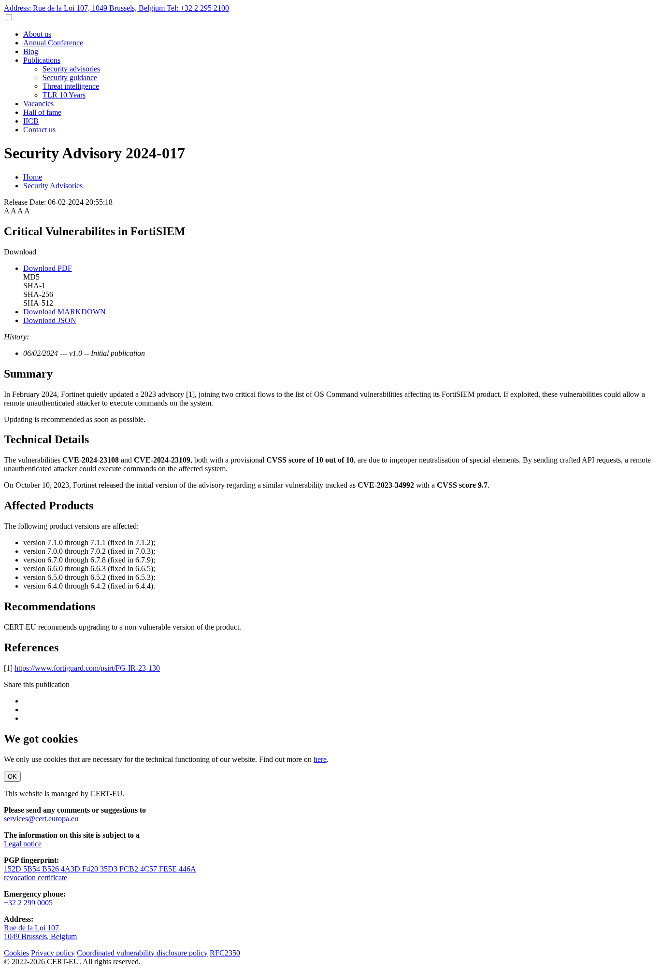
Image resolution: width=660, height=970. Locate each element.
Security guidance (70, 77)
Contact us (39, 130)
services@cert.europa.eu (41, 819)
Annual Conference (53, 43)
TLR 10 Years (64, 95)
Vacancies (38, 103)
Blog (30, 51)
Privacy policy (53, 953)
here (320, 759)
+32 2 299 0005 (28, 903)
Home (32, 177)
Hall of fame (42, 112)
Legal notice (23, 844)
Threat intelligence (71, 86)
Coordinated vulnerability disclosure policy (142, 953)
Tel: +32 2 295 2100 (198, 8)
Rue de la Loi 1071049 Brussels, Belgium (40, 932)
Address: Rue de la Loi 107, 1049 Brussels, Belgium (85, 8)
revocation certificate (35, 877)
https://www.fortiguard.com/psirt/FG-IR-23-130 (87, 668)
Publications (41, 60)
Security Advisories (53, 186)
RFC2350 (225, 953)
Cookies (16, 953)
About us (37, 34)
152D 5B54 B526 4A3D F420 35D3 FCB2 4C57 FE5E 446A (100, 869)
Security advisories (71, 69)
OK (12, 776)
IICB (31, 121)
